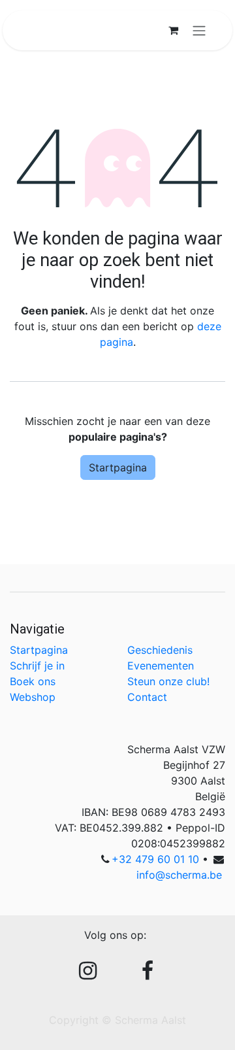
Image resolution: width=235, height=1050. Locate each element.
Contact (147, 696)
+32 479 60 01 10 (155, 859)
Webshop (32, 696)
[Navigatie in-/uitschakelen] (199, 30)
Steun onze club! (168, 681)
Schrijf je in (37, 665)
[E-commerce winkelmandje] (173, 30)
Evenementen (160, 665)
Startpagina (118, 467)
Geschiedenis (160, 649)
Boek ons (32, 681)
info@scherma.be (179, 874)
